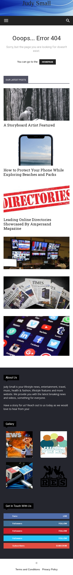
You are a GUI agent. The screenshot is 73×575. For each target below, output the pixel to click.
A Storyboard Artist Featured (29, 125)
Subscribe (61, 545)
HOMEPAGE (47, 62)
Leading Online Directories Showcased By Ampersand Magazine (27, 224)
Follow (63, 523)
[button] (6, 20)
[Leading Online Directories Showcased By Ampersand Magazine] (36, 199)
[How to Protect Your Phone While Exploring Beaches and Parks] (36, 149)
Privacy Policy (50, 569)
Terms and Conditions (27, 569)
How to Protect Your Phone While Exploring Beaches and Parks (34, 172)
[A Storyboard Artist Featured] (36, 104)
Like (65, 516)
